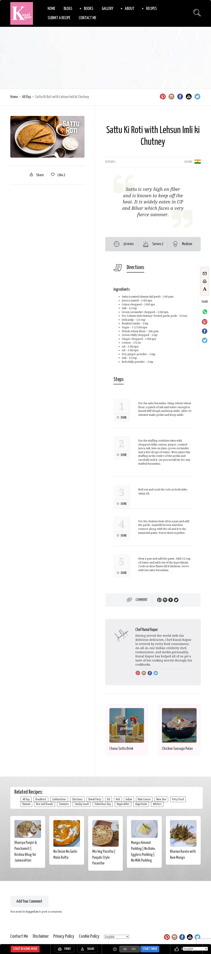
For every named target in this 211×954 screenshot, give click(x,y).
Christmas (77, 799)
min (133, 949)
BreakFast (40, 799)
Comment (142, 600)
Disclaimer (41, 936)
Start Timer (150, 949)
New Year (161, 799)
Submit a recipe (59, 18)
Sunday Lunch (82, 804)
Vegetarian (141, 804)
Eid (108, 799)
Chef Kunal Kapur (146, 630)
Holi (118, 799)
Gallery (107, 9)
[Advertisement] (105, 58)
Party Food (178, 799)
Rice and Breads (44, 804)
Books (88, 9)
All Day (26, 97)
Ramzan (26, 804)
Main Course (144, 799)
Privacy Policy (63, 936)
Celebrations (59, 799)
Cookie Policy (89, 936)
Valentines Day (103, 804)
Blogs (68, 9)
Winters (157, 804)
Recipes (151, 9)
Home (51, 9)
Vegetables (123, 804)
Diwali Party (94, 799)
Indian (129, 799)
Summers (64, 804)
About (130, 9)
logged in (32, 911)
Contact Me (87, 18)
